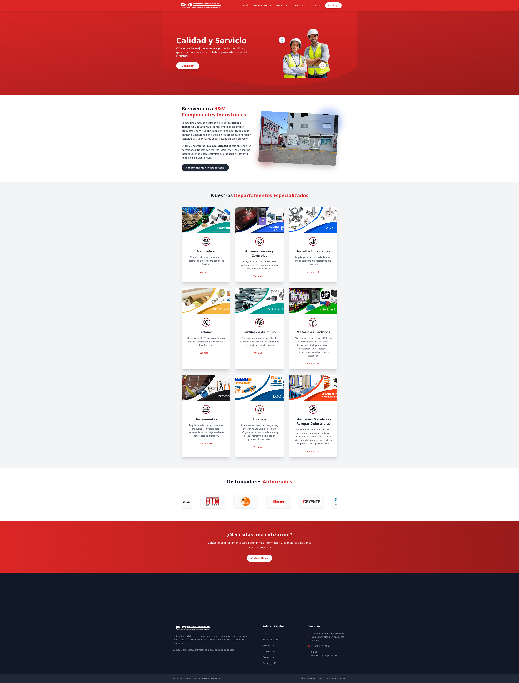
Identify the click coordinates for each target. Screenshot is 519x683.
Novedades (298, 5)
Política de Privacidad (336, 678)
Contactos (315, 5)
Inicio (246, 5)
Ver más (204, 271)
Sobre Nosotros (272, 639)
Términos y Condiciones (311, 678)
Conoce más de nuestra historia (205, 167)
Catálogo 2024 (271, 663)
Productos (281, 5)
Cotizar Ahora (259, 558)
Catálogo (333, 5)
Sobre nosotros (262, 5)
